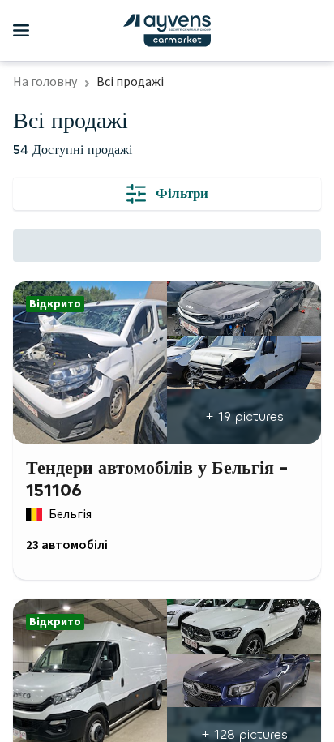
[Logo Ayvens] (167, 30)
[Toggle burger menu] (21, 31)
